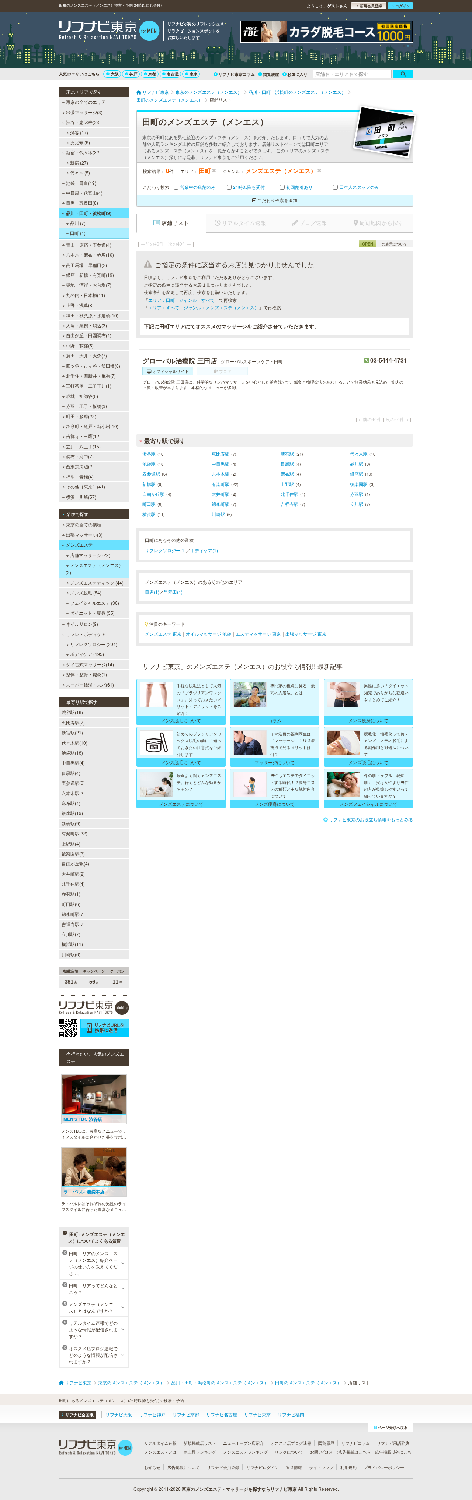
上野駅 (287, 484)
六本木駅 (220, 473)
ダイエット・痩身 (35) (92, 613)
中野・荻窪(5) (80, 345)
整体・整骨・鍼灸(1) (86, 674)
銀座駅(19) (72, 813)
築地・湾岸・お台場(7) (88, 285)
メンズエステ (79, 544)
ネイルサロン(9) (82, 624)
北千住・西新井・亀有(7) (91, 376)
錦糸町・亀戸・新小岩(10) (92, 426)
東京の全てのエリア (86, 102)
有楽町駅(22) (74, 833)
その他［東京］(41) (85, 486)
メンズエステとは (160, 1452)
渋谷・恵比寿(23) (83, 122)
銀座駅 (356, 473)
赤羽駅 (356, 494)
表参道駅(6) (73, 783)
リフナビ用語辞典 (393, 1443)
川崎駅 (218, 514)
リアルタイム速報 (160, 1443)
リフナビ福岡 (291, 1414)
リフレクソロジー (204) (93, 644)
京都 (152, 74)
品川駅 (356, 463)
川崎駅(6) (71, 954)
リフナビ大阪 (118, 1414)
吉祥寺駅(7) (73, 924)
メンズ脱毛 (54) (85, 592)
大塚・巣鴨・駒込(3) (86, 325)
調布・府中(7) (80, 456)
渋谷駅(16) (72, 712)
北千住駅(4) (73, 883)
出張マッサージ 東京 (305, 634)
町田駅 (149, 504)
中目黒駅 (220, 463)
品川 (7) (78, 223)
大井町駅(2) (73, 874)
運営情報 (294, 1467)
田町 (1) (78, 233)
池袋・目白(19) (81, 183)
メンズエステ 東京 (163, 634)
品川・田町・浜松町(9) (88, 213)
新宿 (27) (79, 162)
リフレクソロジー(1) (165, 550)
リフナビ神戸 (152, 1414)
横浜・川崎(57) (81, 497)
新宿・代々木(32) (83, 152)
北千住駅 (289, 494)
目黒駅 (287, 463)
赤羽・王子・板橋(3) (86, 406)
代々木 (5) (80, 172)
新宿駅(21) (72, 732)
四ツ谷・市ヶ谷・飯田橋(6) (93, 366)
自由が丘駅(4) (75, 863)
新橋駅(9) (71, 823)
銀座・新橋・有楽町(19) (90, 275)
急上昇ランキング (200, 1452)
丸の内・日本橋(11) (85, 295)
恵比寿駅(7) (73, 722)
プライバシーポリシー (384, 1467)
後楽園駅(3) (73, 853)
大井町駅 (220, 494)
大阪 (115, 74)
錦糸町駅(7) (73, 914)
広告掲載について (183, 1467)
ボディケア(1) (204, 550)
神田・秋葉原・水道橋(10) (92, 315)
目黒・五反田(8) (82, 203)
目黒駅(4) (71, 773)
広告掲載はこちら (355, 1452)
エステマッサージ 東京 (258, 634)
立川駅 (356, 504)
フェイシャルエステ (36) (94, 603)
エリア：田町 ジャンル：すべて (181, 300)
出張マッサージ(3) (84, 112)
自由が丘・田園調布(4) (88, 335)
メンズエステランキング (245, 1452)
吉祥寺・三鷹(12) (83, 436)
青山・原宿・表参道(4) (88, 244)
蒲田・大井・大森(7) (86, 355)
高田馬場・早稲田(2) (86, 265)
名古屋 (173, 74)
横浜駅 (149, 514)
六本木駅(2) (73, 793)
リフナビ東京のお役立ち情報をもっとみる (371, 819)
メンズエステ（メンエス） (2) (94, 568)
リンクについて (289, 1452)
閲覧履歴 (271, 74)
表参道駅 (151, 473)
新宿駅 (287, 454)
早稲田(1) (173, 592)
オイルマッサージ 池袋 (208, 634)
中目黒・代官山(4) (84, 193)
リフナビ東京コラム (236, 74)
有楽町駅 (220, 484)
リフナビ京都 (186, 1414)
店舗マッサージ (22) (90, 555)
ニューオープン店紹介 (243, 1443)
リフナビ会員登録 (223, 1467)
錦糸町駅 (220, 504)
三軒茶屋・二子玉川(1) (88, 385)
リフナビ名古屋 (221, 1414)
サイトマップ (321, 1467)
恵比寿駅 (220, 454)
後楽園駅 (359, 484)
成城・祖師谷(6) (82, 396)
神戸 (133, 74)
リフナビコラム (355, 1443)
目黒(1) (152, 592)
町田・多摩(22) (81, 416)
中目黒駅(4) (73, 762)
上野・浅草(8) (80, 305)
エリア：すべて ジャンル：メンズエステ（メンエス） (203, 307)
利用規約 (348, 1467)
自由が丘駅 (153, 494)
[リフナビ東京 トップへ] (109, 32)
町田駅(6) (71, 904)
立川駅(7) (71, 934)
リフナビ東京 (257, 1414)
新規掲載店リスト (200, 1443)
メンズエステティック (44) (97, 582)
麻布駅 (287, 473)
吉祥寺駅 (289, 504)
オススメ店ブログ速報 (291, 1443)
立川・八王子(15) (83, 446)
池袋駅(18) (72, 752)
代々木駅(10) (74, 743)
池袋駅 (149, 463)
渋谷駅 (149, 454)
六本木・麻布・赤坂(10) (90, 254)
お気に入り (297, 74)
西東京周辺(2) (80, 466)
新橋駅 (149, 484)
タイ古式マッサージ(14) (90, 664)
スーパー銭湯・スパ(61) (90, 684)
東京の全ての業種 (83, 524)
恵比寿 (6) (80, 142)
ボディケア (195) (87, 654)
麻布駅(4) (71, 803)
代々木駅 (359, 454)
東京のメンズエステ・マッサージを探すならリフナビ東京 (239, 1489)
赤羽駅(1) (71, 893)
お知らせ (152, 1467)
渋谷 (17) (79, 132)
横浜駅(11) (72, 944)
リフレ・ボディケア (86, 634)
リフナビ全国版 (79, 1415)
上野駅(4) (71, 843)
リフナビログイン (262, 1467)
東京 (194, 74)
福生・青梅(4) (80, 476)
